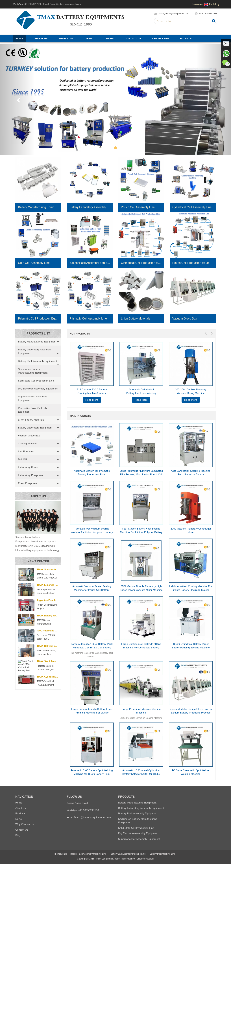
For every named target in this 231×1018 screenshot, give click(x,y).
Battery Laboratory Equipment (35, 427)
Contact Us (133, 38)
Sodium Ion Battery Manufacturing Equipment (32, 371)
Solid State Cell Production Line (36, 380)
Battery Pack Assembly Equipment (37, 361)
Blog (17, 835)
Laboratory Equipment (30, 475)
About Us (40, 38)
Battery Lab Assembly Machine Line (128, 854)
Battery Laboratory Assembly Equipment (34, 351)
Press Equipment (28, 483)
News (110, 38)
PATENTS (185, 38)
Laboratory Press (28, 467)
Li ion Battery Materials (31, 419)
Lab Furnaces (26, 451)
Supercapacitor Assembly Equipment (32, 398)
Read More (91, 399)
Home (19, 38)
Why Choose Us (24, 824)
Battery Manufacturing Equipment (37, 341)
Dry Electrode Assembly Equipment (38, 388)
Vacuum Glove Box (29, 435)
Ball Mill (22, 459)
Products (66, 38)
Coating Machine (27, 443)
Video (89, 38)
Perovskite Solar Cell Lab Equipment (32, 410)
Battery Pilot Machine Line (162, 854)
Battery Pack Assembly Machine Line (88, 854)
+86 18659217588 (32, 4)
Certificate (160, 38)
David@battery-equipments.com (65, 4)
